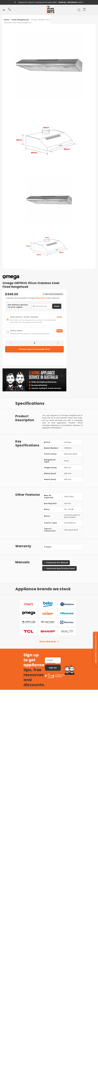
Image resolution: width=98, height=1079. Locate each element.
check (56, 306)
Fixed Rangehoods (20, 20)
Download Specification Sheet (60, 568)
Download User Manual (57, 562)
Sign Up (53, 667)
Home (6, 20)
